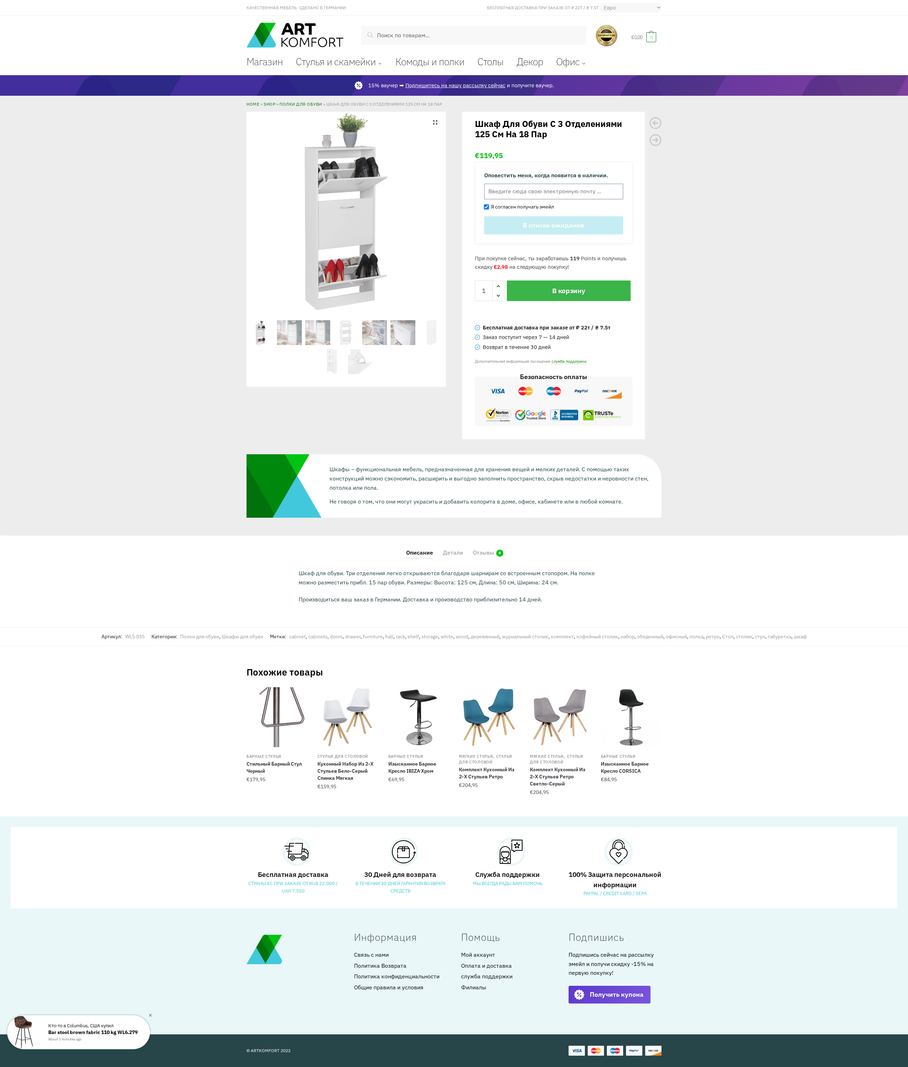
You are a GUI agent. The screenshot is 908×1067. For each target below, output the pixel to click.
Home (253, 104)
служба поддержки (569, 361)
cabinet (297, 636)
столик (744, 636)
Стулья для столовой (342, 756)
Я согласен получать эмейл (521, 207)
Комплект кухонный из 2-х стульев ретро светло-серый (557, 776)
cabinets (317, 636)
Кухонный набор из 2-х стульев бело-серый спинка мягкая (345, 771)
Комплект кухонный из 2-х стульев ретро (486, 773)
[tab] (419, 547)
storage (429, 636)
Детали (453, 552)
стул (760, 636)
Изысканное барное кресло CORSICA (625, 767)
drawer (352, 636)
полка (696, 636)
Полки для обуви (300, 104)
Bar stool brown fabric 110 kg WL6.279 (93, 1032)
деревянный (485, 636)
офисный (676, 636)
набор (628, 636)
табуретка (779, 636)
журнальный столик (525, 636)
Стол (727, 636)
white (447, 636)
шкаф (800, 636)
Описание (419, 552)
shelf (413, 636)
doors (336, 636)
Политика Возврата (380, 965)
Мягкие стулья (476, 756)
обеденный (650, 636)
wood (462, 636)
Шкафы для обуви (242, 636)
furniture (373, 636)
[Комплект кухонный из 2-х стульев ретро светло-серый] (560, 717)
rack (400, 636)
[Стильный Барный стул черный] (277, 717)
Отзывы (483, 552)
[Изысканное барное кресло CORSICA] (631, 717)
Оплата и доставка (486, 965)
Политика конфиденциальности (396, 976)
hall (389, 636)
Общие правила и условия (388, 987)
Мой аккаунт (478, 954)
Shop (269, 104)
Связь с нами (371, 954)
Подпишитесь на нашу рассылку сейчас (455, 85)
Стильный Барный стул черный (274, 767)
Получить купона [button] (616, 994)
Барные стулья (264, 756)
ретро (713, 636)
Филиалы (473, 987)
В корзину (568, 291)
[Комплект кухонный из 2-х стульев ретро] (489, 717)
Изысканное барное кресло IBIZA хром (412, 767)
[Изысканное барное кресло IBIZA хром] (418, 717)
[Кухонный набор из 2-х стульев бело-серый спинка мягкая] (347, 717)
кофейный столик (597, 636)
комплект (562, 636)
